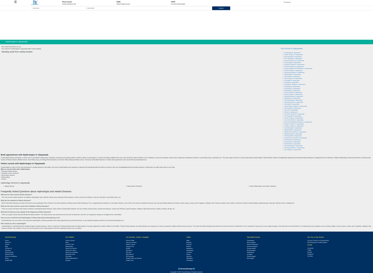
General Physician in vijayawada (294, 60)
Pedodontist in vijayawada (292, 142)
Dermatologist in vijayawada (293, 56)
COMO (128, 248)
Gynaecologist (251, 248)
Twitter (309, 250)
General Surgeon (252, 246)
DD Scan (128, 252)
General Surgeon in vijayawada (294, 66)
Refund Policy (9, 254)
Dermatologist (251, 250)
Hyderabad (189, 250)
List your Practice (131, 242)
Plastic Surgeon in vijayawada (293, 54)
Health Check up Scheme (134, 258)
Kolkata (188, 246)
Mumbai (188, 242)
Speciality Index (70, 254)
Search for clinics (70, 250)
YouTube (310, 256)
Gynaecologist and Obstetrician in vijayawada (298, 68)
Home (7, 240)
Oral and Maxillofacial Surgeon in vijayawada (298, 122)
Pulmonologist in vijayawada (293, 92)
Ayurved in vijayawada (291, 110)
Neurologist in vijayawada (292, 76)
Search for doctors (71, 248)
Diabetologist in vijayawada (292, 130)
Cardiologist (250, 240)
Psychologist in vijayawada (292, 62)
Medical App (69, 246)
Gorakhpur (189, 260)
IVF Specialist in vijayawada (292, 116)
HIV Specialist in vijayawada (293, 135)
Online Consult (70, 240)
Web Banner (130, 254)
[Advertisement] (186, 25)
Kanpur (188, 254)
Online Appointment (71, 258)
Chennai (189, 244)
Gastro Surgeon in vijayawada (293, 118)
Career (7, 244)
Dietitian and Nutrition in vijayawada (295, 132)
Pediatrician (250, 252)
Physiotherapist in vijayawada (293, 100)
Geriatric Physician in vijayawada (294, 64)
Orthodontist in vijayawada (292, 139)
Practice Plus (130, 246)
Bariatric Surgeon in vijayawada (294, 124)
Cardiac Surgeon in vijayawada (293, 126)
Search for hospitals (71, 252)
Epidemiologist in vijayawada (293, 134)
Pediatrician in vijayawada (292, 98)
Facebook (310, 248)
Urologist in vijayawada (291, 82)
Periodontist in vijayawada (292, 143)
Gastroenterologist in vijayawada (294, 72)
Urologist (249, 254)
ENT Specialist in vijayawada (293, 58)
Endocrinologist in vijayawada (293, 70)
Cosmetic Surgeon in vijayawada (294, 114)
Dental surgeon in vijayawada (293, 94)
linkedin (309, 252)
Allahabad (189, 258)
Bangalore (189, 248)
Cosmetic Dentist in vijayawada (293, 120)
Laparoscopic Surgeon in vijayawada (295, 106)
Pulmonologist (251, 256)
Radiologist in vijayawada (292, 90)
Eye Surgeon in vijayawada (292, 149)
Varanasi (189, 256)
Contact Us (8, 248)
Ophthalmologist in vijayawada (293, 96)
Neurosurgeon (251, 242)
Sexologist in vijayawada (291, 104)
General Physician (252, 244)
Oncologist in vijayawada (292, 80)
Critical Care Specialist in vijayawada (295, 138)
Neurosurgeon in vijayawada (293, 78)
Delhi (188, 240)
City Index (68, 256)
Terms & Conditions (11, 256)
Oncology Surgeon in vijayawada (294, 147)
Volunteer (8, 250)
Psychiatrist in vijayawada (292, 88)
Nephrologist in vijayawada (292, 74)
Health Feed (130, 260)
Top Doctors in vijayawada (291, 48)
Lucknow (189, 252)
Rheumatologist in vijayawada (293, 145)
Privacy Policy (9, 252)
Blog (6, 246)
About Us (8, 242)
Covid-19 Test (69, 244)
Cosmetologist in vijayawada (293, 128)
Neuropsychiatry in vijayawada (293, 102)
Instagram (310, 254)
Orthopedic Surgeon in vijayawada (294, 84)
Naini (67, 242)
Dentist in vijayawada (290, 112)
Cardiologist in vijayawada (292, 52)
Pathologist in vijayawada (292, 86)
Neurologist (250, 258)
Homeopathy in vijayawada (292, 108)
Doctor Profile (130, 240)
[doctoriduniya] (35, 4)
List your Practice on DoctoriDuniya (318, 240)
